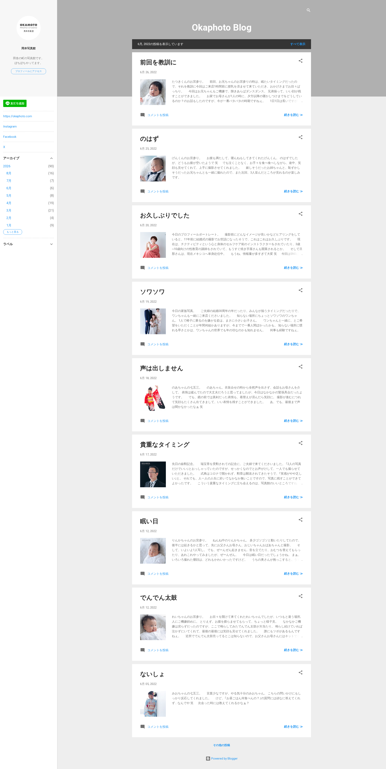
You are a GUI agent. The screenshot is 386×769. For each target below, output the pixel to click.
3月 (8, 210)
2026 (6, 166)
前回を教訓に (158, 62)
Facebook (9, 137)
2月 (8, 218)
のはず (149, 138)
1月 (8, 225)
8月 (8, 173)
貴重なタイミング (165, 444)
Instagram (10, 126)
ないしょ (152, 674)
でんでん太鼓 (158, 597)
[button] (300, 61)
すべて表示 (297, 44)
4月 (8, 203)
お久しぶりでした (165, 215)
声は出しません (161, 368)
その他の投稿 (221, 745)
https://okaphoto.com (17, 116)
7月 (8, 181)
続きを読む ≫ (293, 115)
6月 (8, 188)
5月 (8, 195)
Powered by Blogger (224, 758)
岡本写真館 (29, 48)
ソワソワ (152, 291)
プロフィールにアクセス (28, 71)
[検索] (308, 11)
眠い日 (149, 521)
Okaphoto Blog (222, 27)
